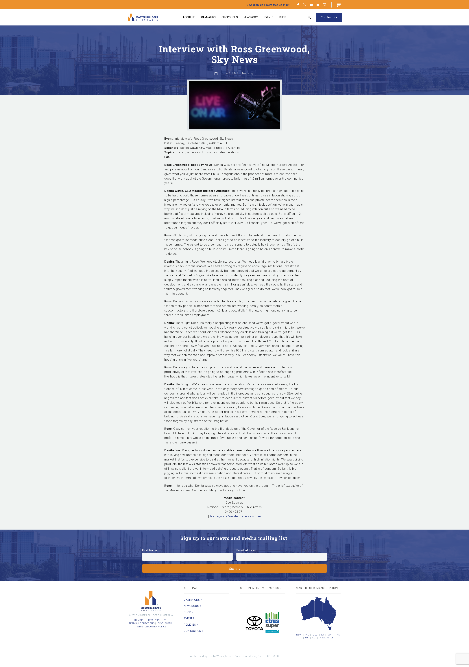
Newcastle (327, 637)
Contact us (328, 17)
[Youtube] (311, 4)
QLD (315, 634)
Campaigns (208, 17)
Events (269, 17)
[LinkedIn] (317, 4)
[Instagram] (324, 4)
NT (306, 637)
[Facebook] (298, 4)
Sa (322, 634)
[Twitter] (304, 4)
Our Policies (229, 17)
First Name (149, 550)
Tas (337, 634)
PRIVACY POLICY (156, 620)
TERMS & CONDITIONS (141, 623)
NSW (299, 634)
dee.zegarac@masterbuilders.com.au (235, 516)
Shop (282, 17)
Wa (330, 634)
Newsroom (251, 17)
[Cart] (338, 5)
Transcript (248, 73)
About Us (189, 17)
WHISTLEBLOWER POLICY (151, 626)
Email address (246, 550)
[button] (309, 17)
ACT (314, 637)
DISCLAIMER (165, 623)
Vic (307, 634)
